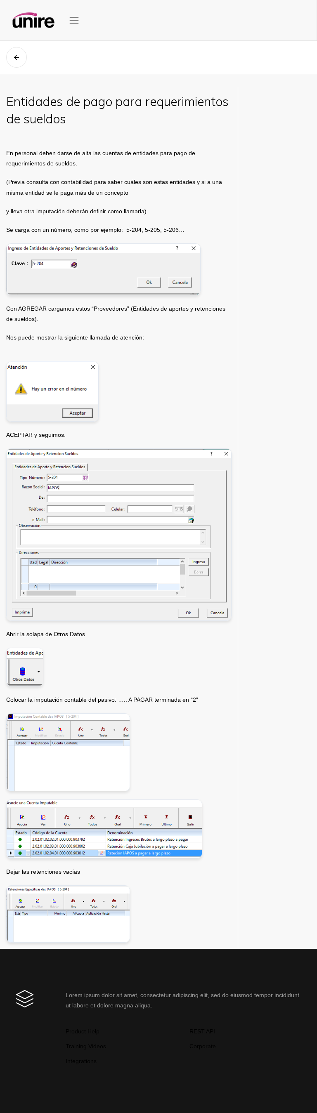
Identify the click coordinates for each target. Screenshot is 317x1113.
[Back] (16, 57)
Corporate (202, 1046)
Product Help (82, 1031)
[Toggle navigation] (74, 20)
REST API (202, 1031)
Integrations (81, 1061)
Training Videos (86, 1046)
